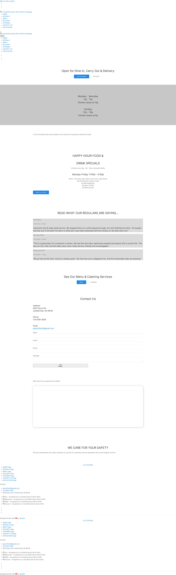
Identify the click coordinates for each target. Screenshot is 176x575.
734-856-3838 (8, 490)
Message (36, 356)
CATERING (6, 23)
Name (35, 333)
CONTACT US (7, 25)
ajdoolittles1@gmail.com (43, 328)
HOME (5, 14)
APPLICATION (7, 27)
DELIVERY (6, 21)
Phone (35, 348)
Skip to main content (7, 1)
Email (35, 340)
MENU (5, 18)
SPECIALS (6, 16)
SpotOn (22, 518)
